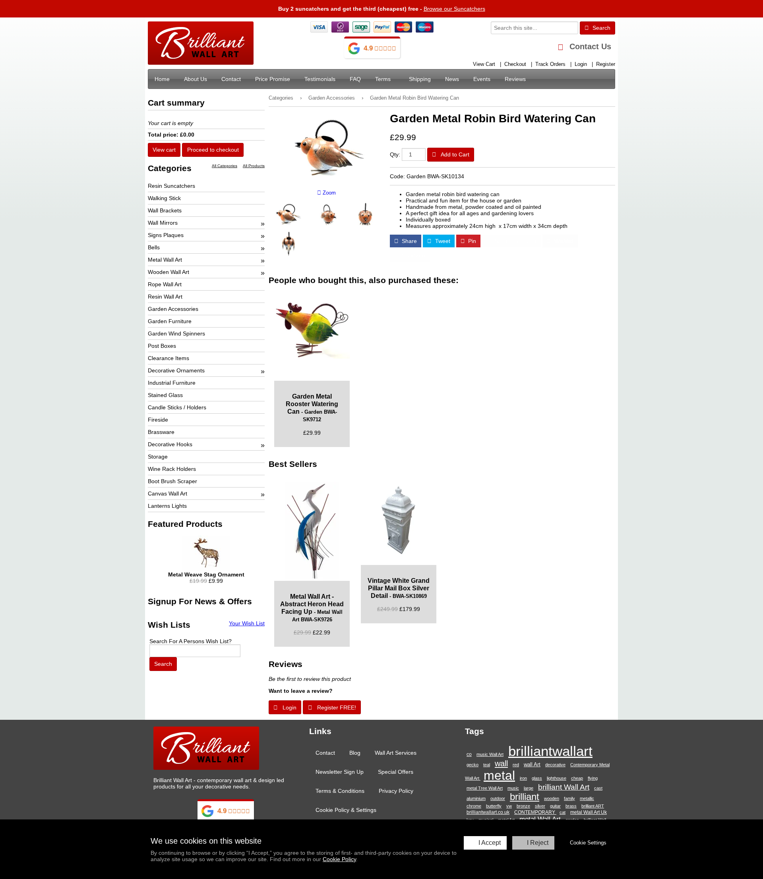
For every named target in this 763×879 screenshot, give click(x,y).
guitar (555, 806)
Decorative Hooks (170, 444)
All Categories (224, 166)
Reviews (515, 79)
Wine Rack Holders (172, 469)
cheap (577, 778)
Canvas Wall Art (167, 493)
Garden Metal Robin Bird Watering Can (414, 98)
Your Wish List (247, 623)
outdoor (497, 798)
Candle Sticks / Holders (177, 407)
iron (523, 778)
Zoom (328, 193)
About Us (195, 79)
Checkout (515, 64)
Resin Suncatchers (171, 186)
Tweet (442, 241)
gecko (472, 764)
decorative (555, 764)
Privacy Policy (396, 791)
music (513, 788)
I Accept (489, 842)
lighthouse (556, 778)
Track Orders (550, 64)
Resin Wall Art (165, 296)
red (516, 764)
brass (571, 806)
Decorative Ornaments (176, 370)
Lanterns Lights (167, 506)
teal (486, 764)
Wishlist (563, 241)
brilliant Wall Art (563, 787)
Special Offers (395, 772)
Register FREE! (336, 707)
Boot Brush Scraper (172, 481)
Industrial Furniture (172, 383)
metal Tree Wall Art (485, 788)
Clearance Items (168, 358)
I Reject (537, 842)
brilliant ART (592, 806)
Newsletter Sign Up (340, 772)
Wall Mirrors (163, 223)
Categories (281, 98)
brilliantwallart (550, 751)
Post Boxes (162, 346)
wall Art (532, 764)
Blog (354, 753)
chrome (474, 806)
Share (408, 241)
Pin (471, 241)
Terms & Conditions (340, 791)
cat (562, 812)
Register (605, 64)
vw (509, 806)
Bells (154, 247)
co (469, 754)
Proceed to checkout (213, 149)
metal (499, 775)
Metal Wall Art (165, 259)
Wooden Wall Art (168, 272)
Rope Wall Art (165, 284)
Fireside (158, 419)
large (528, 788)
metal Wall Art (540, 819)
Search (600, 28)
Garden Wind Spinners (176, 333)
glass (537, 778)
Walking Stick (164, 198)
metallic (587, 798)
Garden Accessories (331, 98)
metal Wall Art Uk (588, 812)
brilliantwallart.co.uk (488, 812)
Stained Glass (165, 395)
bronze (523, 806)
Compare (412, 255)
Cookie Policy (339, 859)
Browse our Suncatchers (454, 9)
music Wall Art (490, 754)
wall (501, 763)
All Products (254, 166)
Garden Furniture (170, 321)
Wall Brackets (165, 210)
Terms (383, 79)
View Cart (484, 64)
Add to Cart (454, 154)
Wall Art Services (395, 753)
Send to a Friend (514, 241)
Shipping (420, 79)
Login (581, 64)
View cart (164, 149)
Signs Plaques (166, 235)
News (452, 79)
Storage (158, 456)
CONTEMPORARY (535, 812)
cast (598, 788)
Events (481, 79)
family (569, 798)
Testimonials (319, 79)
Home (162, 79)
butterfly (494, 806)
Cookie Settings (588, 843)
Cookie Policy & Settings (346, 810)
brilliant (524, 797)
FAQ (355, 79)
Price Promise (272, 79)
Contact (231, 79)
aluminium (476, 798)
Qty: (395, 154)
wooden (551, 798)
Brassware (161, 432)
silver (540, 806)
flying (593, 778)
